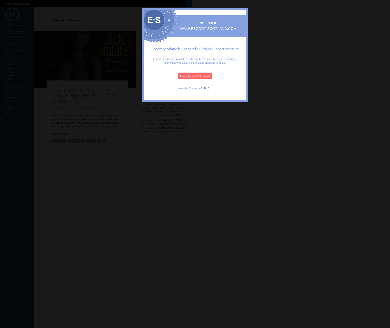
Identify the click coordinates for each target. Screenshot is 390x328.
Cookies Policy (206, 88)
